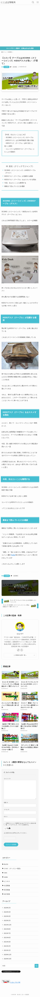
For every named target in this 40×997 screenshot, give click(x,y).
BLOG (6, 864)
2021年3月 (7, 942)
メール (6, 809)
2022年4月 (7, 912)
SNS (5, 873)
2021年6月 (7, 937)
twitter (6, 877)
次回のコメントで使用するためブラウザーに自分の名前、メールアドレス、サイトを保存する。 (21, 824)
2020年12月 (7, 954)
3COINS (15, 66)
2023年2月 (7, 908)
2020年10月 (7, 959)
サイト (6, 816)
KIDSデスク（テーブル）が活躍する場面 (18, 176)
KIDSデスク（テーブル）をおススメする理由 (20, 179)
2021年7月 (7, 933)
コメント (7, 778)
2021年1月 (7, 950)
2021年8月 (7, 929)
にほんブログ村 (15, 982)
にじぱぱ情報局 (8, 2)
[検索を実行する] (36, 966)
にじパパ (20, 634)
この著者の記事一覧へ (20, 655)
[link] (18, 650)
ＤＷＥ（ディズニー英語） (13, 868)
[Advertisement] (20, 25)
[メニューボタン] (37, 2)
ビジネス (7, 881)
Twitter (13, 555)
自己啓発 (7, 894)
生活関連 (6, 66)
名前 (6, 802)
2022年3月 (7, 916)
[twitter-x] (21, 650)
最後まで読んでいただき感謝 (14, 186)
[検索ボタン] (33, 2)
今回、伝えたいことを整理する (15, 183)
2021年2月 (7, 946)
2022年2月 (7, 920)
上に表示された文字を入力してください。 (16, 833)
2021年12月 (7, 925)
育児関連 (7, 890)
